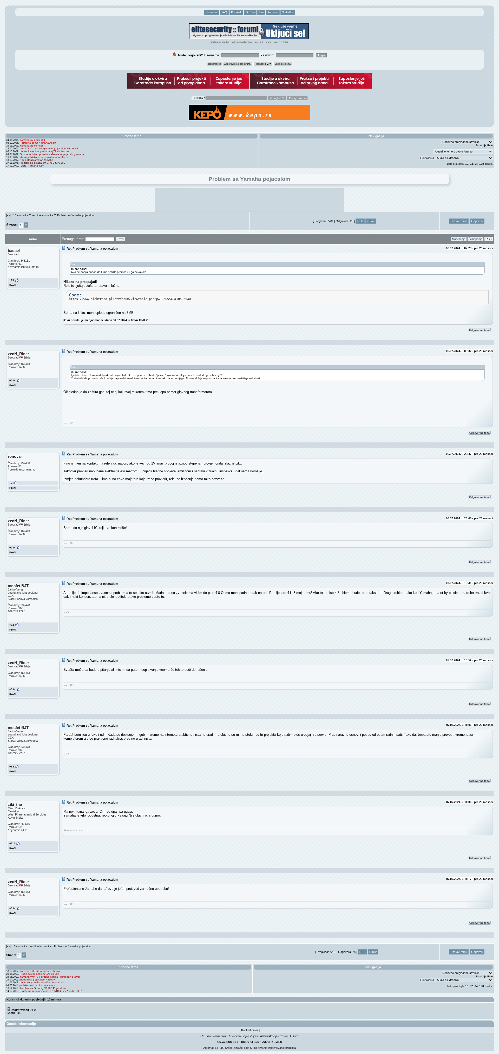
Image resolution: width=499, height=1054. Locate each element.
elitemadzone (242, 42)
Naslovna (212, 12)
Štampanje (475, 239)
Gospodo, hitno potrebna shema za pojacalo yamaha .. (53, 154)
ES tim (294, 1036)
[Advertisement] (249, 200)
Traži (120, 239)
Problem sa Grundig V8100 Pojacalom (42, 988)
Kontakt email (249, 1030)
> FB (360, 221)
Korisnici (272, 12)
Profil (12, 285)
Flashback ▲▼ (263, 64)
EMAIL (259, 42)
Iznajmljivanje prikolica (282, 1047)
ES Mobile (281, 42)
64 (476, 163)
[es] (8, 215)
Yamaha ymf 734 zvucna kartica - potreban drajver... (51, 976)
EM (276, 1041)
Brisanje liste (484, 145)
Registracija (214, 64)
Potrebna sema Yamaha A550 (38, 142)
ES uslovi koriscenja (213, 1036)
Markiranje (458, 239)
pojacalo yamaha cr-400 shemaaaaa (42, 982)
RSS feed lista (250, 1041)
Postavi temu (459, 221)
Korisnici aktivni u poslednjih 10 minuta (33, 999)
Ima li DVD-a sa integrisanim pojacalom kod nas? (49, 148)
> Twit (370, 221)
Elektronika (21, 215)
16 (466, 163)
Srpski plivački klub (237, 1047)
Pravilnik (236, 12)
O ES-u (250, 12)
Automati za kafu (213, 1047)
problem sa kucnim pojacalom (37, 985)
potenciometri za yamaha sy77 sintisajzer (44, 151)
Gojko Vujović (250, 1036)
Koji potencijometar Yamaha (36, 159)
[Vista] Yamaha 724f (32, 165)
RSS (268, 42)
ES (280, 1041)
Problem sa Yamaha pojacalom (75, 215)
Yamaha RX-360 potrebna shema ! (41, 971)
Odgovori (477, 221)
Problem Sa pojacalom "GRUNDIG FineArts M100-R (51, 991)
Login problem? (283, 64)
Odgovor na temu (479, 330)
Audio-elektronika (42, 215)
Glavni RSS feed (227, 1041)
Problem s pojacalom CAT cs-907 (39, 973)
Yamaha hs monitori (31, 145)
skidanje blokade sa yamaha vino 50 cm (44, 157)
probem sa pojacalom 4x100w (37, 979)
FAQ (224, 12)
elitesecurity (220, 42)
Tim (261, 12)
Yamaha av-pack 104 (32, 139)
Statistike (287, 12)
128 (481, 163)
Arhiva (266, 1041)
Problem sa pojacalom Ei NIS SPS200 (42, 162)
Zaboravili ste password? (237, 64)
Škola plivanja (258, 1047)
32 (471, 163)
